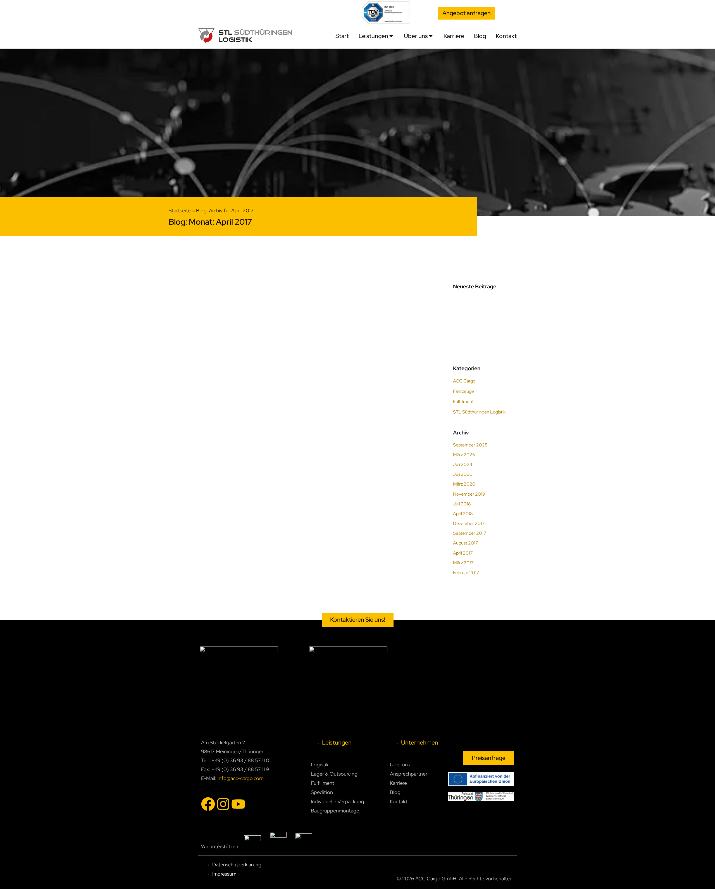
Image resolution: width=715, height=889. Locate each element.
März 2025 (464, 455)
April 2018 (463, 514)
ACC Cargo (242, 371)
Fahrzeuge (463, 391)
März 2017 (463, 563)
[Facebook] (208, 804)
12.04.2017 (216, 371)
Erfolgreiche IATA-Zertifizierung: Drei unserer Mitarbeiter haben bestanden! (483, 343)
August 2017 (465, 543)
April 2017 (463, 553)
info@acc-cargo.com (240, 778)
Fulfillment (463, 402)
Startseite (180, 210)
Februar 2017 (466, 573)
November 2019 (469, 494)
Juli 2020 (463, 474)
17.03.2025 (464, 332)
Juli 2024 (462, 464)
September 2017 (469, 533)
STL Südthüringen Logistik (479, 412)
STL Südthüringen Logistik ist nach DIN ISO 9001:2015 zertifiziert (484, 312)
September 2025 (470, 445)
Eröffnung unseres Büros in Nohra (249, 380)
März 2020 (464, 484)
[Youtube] (238, 804)
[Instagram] (223, 804)
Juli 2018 (462, 504)
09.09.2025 (465, 301)
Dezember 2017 (469, 523)
